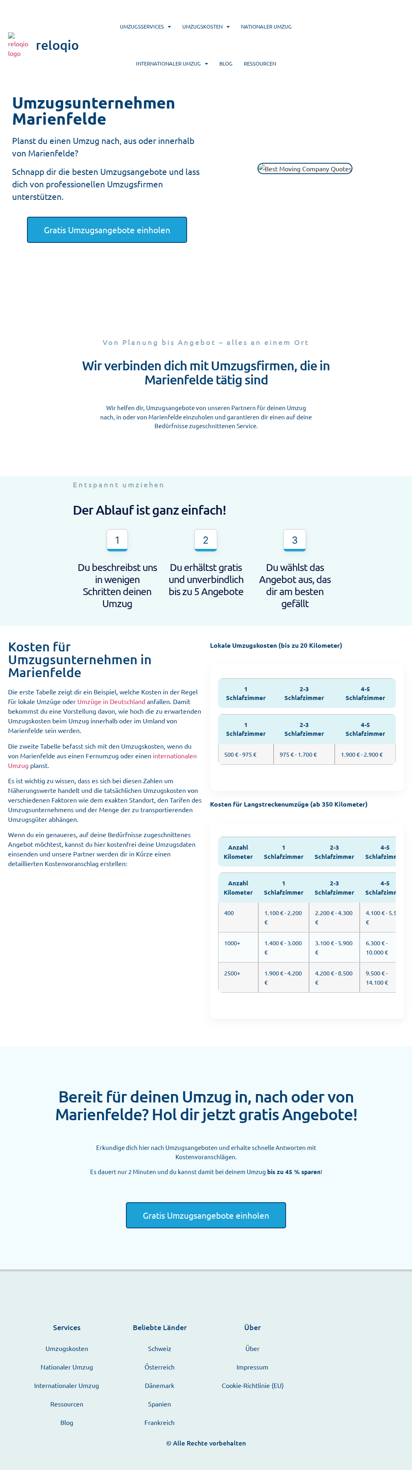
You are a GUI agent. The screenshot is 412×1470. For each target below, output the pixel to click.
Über (252, 1348)
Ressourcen (260, 63)
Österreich (159, 1367)
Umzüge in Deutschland (111, 701)
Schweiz (159, 1348)
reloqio (57, 45)
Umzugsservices (142, 26)
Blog (226, 63)
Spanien (159, 1404)
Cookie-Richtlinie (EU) (253, 1385)
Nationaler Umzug (266, 26)
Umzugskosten (202, 26)
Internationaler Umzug (168, 63)
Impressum (252, 1367)
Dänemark (159, 1385)
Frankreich (159, 1422)
